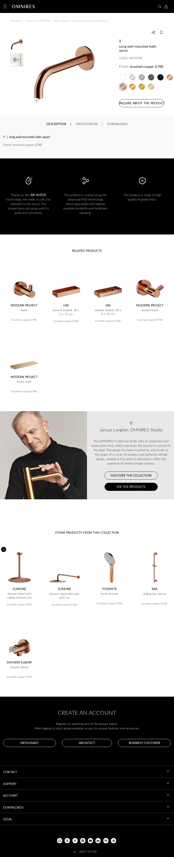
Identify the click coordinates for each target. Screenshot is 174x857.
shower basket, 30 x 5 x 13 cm (107, 312)
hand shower (109, 594)
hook (24, 310)
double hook (150, 310)
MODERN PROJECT (24, 305)
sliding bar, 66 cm (154, 594)
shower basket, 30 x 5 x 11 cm (66, 312)
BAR (155, 589)
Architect (87, 743)
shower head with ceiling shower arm (19, 595)
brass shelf (24, 382)
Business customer (144, 743)
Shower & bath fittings (38, 20)
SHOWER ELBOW (19, 662)
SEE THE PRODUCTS (130, 487)
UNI (66, 305)
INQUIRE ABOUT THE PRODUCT (141, 103)
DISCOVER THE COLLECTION (131, 475)
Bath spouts (62, 20)
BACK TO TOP (88, 851)
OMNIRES (15, 20)
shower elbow (19, 667)
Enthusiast (29, 743)
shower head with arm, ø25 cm (64, 596)
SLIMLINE (19, 589)
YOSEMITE (109, 589)
